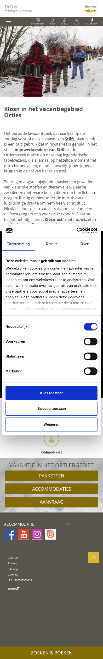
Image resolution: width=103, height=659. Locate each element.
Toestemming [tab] (18, 244)
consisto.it (14, 588)
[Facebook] (10, 534)
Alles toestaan (51, 393)
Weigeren (51, 424)
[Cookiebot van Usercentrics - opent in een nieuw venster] (76, 230)
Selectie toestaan (51, 408)
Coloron (13, 557)
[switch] (90, 341)
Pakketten (51, 476)
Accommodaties (51, 489)
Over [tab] (84, 244)
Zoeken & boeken (51, 653)
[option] (51, 61)
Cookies (13, 574)
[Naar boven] (93, 557)
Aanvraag (51, 502)
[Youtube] (23, 534)
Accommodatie (19, 524)
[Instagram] (37, 534)
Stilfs (69, 138)
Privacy (12, 563)
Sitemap (13, 569)
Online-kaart (51, 452)
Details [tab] (51, 244)
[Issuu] (50, 534)
